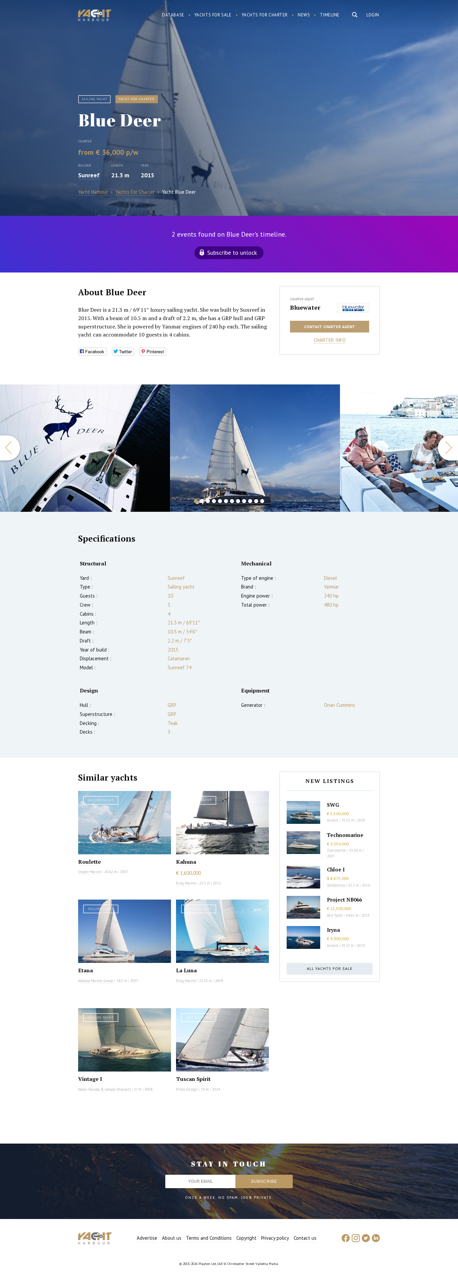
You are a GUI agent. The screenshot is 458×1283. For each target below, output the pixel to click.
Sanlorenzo (336, 885)
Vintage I (90, 1079)
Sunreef (89, 175)
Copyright (246, 1238)
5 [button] (220, 501)
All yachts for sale (329, 968)
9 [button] (244, 501)
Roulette (89, 861)
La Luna (186, 970)
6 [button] (226, 501)
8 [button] (238, 501)
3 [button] (208, 501)
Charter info (330, 340)
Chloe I (336, 869)
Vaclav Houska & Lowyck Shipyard (104, 1089)
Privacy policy (275, 1238)
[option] (85, 448)
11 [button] (256, 501)
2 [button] (202, 501)
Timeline (330, 15)
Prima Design (187, 1089)
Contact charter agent (329, 326)
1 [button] (196, 501)
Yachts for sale (213, 15)
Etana (85, 970)
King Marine (186, 883)
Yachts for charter (265, 15)
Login (372, 15)
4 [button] (214, 501)
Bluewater (305, 307)
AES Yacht (335, 915)
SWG (333, 804)
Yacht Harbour (95, 16)
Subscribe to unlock (232, 252)
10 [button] (250, 501)
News (304, 15)
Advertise (147, 1238)
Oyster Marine (89, 871)
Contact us (305, 1238)
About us (171, 1238)
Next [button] (448, 448)
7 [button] (232, 501)
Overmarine (337, 850)
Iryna (333, 929)
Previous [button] (10, 448)
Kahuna (186, 861)
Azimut (332, 820)
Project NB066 (344, 899)
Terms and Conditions (209, 1238)
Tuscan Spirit (193, 1079)
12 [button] (262, 501)
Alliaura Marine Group (95, 980)
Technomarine (345, 835)
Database (173, 15)
